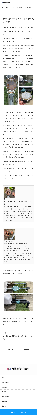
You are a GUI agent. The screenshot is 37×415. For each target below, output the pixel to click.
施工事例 (4, 406)
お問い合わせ (6, 396)
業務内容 (4, 387)
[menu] (34, 2)
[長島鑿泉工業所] (18, 369)
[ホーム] (2, 6)
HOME (4, 378)
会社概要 (4, 401)
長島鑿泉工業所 (22, 412)
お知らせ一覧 (6, 382)
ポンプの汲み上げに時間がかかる (16, 244)
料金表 (4, 392)
